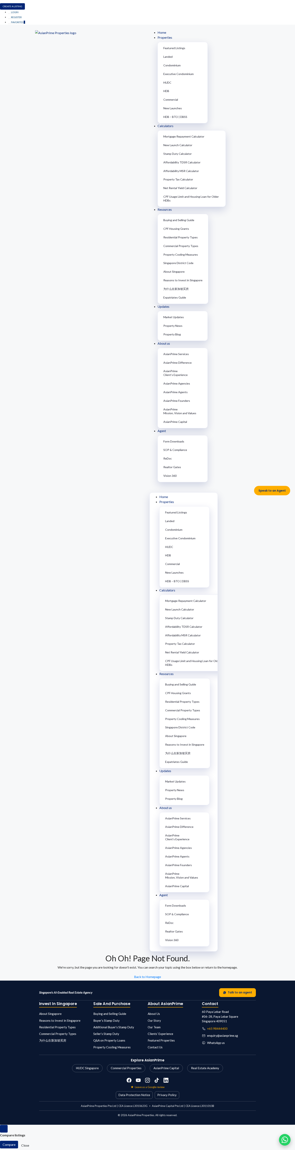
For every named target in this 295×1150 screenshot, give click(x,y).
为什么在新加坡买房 (176, 289)
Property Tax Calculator (178, 179)
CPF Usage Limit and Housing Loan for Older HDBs (191, 198)
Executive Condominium (178, 74)
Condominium (172, 65)
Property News (172, 325)
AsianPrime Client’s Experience (175, 373)
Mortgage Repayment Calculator (183, 136)
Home (162, 32)
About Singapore (174, 271)
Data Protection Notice (134, 1095)
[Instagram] (147, 1080)
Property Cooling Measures (180, 254)
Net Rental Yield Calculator (180, 188)
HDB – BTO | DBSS (175, 116)
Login (14, 12)
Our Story (154, 1020)
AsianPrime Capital (175, 421)
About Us (154, 1013)
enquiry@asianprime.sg (222, 1035)
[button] (205, 487)
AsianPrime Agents (175, 392)
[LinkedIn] (166, 1080)
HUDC (167, 82)
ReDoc (167, 458)
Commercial (170, 99)
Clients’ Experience (160, 1034)
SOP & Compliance (175, 449)
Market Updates (173, 317)
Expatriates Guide (174, 297)
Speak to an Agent (272, 491)
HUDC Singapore (87, 1068)
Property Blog (172, 334)
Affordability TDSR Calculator (181, 162)
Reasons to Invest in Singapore (182, 280)
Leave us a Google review (150, 1087)
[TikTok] (156, 1080)
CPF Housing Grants (176, 228)
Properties (165, 37)
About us (164, 343)
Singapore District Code (178, 263)
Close (25, 1145)
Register (16, 17)
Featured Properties (161, 1040)
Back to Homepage (147, 977)
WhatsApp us (216, 1043)
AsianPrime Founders (176, 400)
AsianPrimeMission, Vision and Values (179, 411)
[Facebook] (129, 1080)
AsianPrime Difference (177, 362)
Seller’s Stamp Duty (106, 1034)
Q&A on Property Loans (109, 1040)
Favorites (18, 22)
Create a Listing (12, 6)
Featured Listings (174, 48)
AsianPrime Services (176, 354)
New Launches (172, 108)
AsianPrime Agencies (176, 383)
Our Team (154, 1027)
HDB (166, 91)
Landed (168, 56)
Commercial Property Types (180, 246)
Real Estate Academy (205, 1068)
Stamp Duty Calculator (177, 153)
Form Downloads (173, 441)
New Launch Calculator (177, 145)
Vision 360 (170, 475)
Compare (9, 1144)
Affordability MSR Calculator (181, 171)
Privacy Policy (167, 1095)
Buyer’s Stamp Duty (106, 1020)
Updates (163, 306)
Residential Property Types (180, 237)
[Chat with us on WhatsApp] (285, 1140)
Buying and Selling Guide (178, 220)
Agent (162, 431)
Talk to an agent (240, 992)
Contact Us (155, 1047)
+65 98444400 (217, 1028)
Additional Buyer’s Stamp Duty (113, 1027)
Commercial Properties (126, 1068)
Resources (165, 209)
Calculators (165, 126)
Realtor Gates (172, 467)
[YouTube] (138, 1080)
